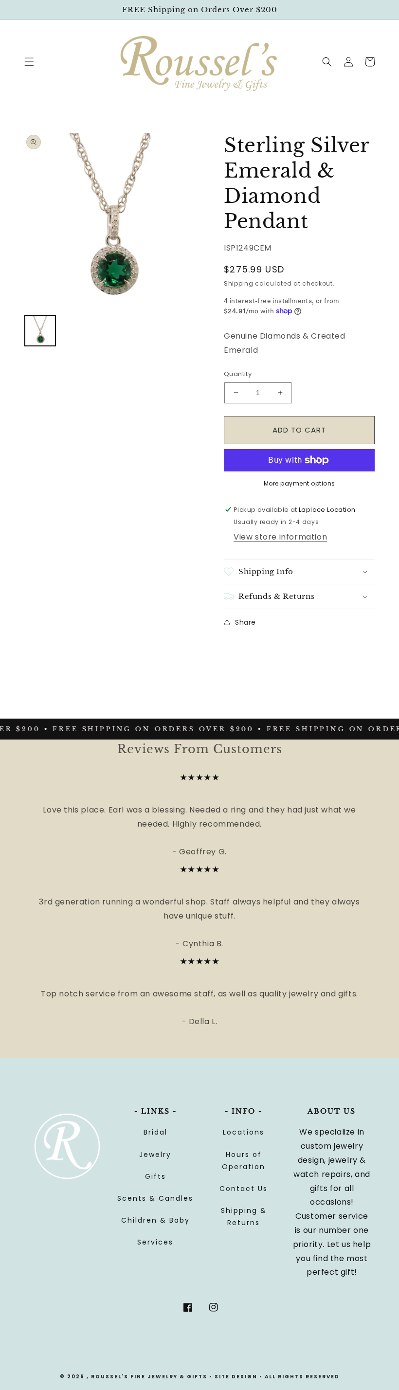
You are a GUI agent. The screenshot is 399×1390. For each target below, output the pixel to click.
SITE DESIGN (236, 1376)
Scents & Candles (155, 1198)
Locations (243, 1132)
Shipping (239, 283)
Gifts (155, 1176)
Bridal (155, 1132)
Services (155, 1242)
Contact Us (243, 1188)
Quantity (238, 374)
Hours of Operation (243, 1161)
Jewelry (155, 1154)
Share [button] (245, 622)
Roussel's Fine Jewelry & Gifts (149, 1376)
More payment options (299, 483)
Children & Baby (155, 1220)
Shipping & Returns (244, 1217)
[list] (112, 220)
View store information (280, 536)
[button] (29, 61)
